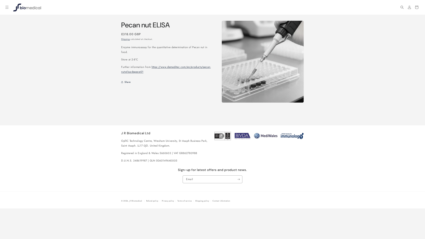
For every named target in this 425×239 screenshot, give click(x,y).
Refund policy (152, 200)
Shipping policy (202, 200)
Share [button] (128, 82)
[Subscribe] (238, 179)
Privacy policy (168, 200)
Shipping (125, 39)
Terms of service (184, 200)
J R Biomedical (135, 200)
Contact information (221, 200)
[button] (7, 7)
